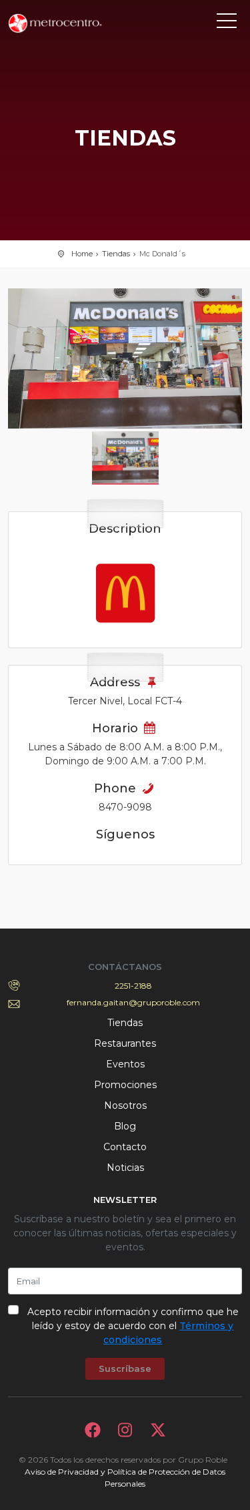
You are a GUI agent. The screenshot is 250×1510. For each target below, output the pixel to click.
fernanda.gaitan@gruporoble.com (133, 1002)
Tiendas (116, 253)
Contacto (125, 1147)
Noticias (125, 1168)
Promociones (125, 1085)
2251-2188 (133, 986)
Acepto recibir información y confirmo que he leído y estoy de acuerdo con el (133, 1326)
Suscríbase (125, 1368)
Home (82, 253)
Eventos (125, 1064)
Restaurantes (125, 1043)
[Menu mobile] (227, 23)
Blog (125, 1126)
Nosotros (125, 1105)
